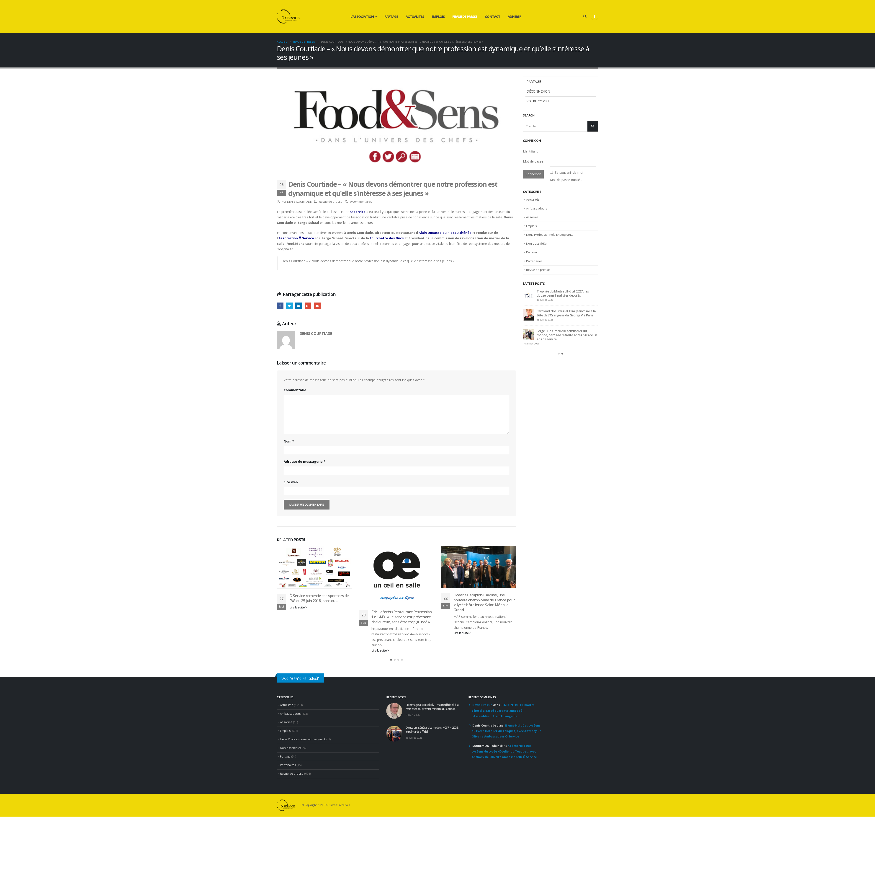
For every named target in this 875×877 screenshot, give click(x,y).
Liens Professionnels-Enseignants (549, 235)
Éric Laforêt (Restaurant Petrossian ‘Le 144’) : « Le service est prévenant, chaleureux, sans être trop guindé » (401, 616)
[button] (391, 660)
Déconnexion (538, 91)
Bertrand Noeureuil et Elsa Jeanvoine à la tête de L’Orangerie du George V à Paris (566, 313)
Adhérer (514, 16)
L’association (362, 16)
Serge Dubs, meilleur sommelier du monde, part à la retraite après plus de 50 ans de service (567, 335)
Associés (532, 217)
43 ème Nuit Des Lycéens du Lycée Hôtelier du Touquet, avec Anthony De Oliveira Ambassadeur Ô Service (506, 731)
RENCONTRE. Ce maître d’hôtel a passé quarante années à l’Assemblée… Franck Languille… (503, 710)
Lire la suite (297, 607)
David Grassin (482, 705)
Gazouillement (289, 306)
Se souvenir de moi (569, 172)
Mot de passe (533, 161)
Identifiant (530, 151)
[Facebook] (594, 16)
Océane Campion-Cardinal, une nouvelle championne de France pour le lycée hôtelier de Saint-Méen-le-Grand (484, 602)
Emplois (438, 16)
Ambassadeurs (536, 208)
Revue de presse (464, 16)
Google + (308, 306)
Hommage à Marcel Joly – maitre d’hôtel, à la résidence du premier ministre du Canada (432, 707)
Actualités (415, 16)
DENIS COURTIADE (299, 202)
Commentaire (295, 390)
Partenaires (534, 261)
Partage (391, 16)
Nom (289, 441)
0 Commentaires (361, 202)
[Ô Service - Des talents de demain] (288, 16)
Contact (492, 16)
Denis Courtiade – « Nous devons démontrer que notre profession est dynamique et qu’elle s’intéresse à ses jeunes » (368, 261)
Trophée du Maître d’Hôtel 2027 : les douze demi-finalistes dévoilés (563, 293)
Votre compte (539, 101)
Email (317, 306)
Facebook (280, 306)
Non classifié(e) (536, 243)
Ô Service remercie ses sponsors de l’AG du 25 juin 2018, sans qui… (319, 598)
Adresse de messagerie (304, 461)
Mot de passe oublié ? (566, 180)
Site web (291, 482)
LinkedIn (298, 306)
